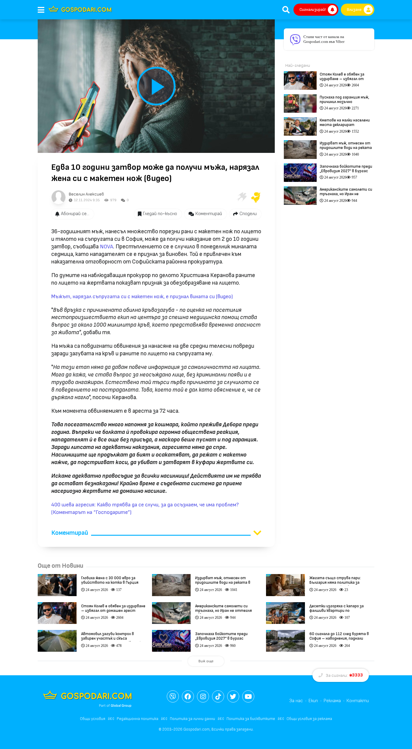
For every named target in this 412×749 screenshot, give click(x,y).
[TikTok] (218, 696)
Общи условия (92, 718)
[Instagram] (203, 696)
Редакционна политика (137, 718)
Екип (313, 701)
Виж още (206, 661)
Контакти (358, 701)
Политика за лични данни (192, 718)
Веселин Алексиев (86, 194)
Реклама (332, 701)
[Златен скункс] (255, 197)
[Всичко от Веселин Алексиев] (58, 197)
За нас (296, 701)
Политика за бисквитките (251, 718)
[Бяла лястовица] (241, 197)
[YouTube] (248, 696)
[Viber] (173, 696)
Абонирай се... (75, 214)
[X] (233, 696)
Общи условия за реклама (309, 718)
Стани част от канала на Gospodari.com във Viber (323, 39)
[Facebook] (188, 696)
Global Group (121, 705)
